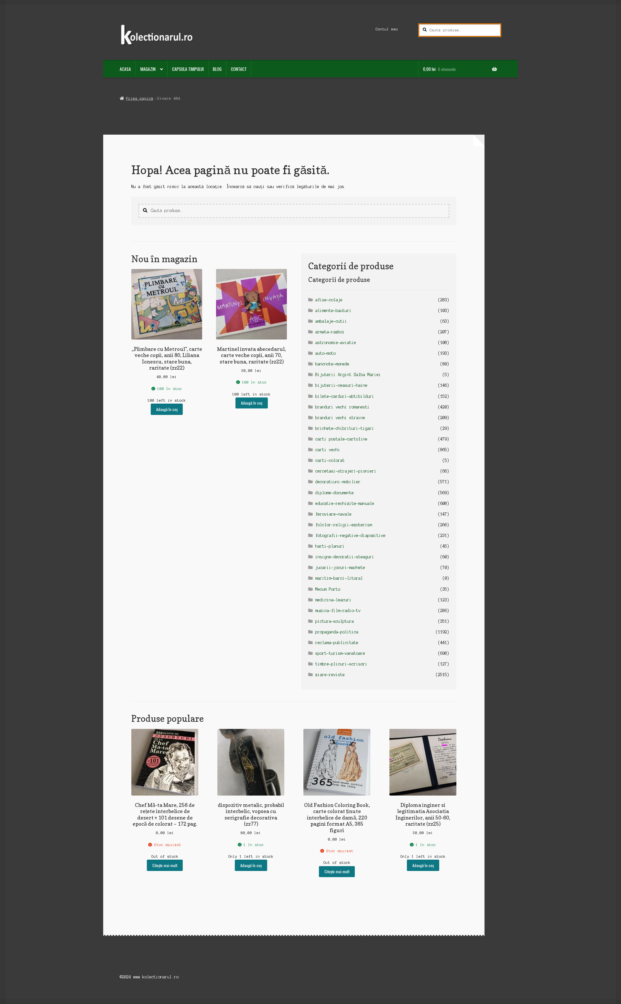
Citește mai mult (164, 865)
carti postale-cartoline (341, 439)
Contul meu (387, 29)
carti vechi (327, 450)
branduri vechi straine (340, 418)
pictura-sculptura (334, 621)
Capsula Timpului (188, 69)
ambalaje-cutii (331, 321)
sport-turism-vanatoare (340, 653)
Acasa (125, 69)
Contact (239, 69)
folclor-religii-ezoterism (343, 525)
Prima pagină (139, 98)
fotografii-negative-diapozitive (350, 535)
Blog (217, 69)
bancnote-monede (332, 364)
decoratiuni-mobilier (338, 482)
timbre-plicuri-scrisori (341, 664)
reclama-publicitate (336, 643)
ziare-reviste (330, 675)
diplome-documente (334, 493)
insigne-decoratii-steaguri (344, 557)
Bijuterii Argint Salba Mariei (348, 375)
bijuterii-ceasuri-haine (341, 385)
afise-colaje (329, 300)
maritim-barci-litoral (339, 578)
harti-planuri (330, 546)
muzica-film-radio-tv (338, 610)
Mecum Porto (327, 589)
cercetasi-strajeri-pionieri (345, 471)
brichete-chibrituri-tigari (344, 428)
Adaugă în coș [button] (167, 409)
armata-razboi (330, 332)
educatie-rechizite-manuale (344, 503)
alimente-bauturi (333, 310)
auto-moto (325, 353)
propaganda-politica (336, 632)
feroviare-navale (333, 514)
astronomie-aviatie (335, 342)
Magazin (148, 69)
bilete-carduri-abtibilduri (344, 396)
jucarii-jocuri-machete (340, 567)
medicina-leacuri (333, 600)
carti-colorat (330, 460)
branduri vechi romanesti (342, 407)
